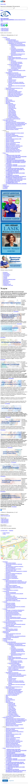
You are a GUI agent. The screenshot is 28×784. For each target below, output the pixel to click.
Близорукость (6, 273)
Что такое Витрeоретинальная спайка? (14, 620)
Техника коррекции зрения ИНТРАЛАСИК (15, 124)
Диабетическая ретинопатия (12, 612)
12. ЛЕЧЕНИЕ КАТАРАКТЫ (12, 171)
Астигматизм (6, 275)
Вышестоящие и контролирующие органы (17, 58)
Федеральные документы (16, 62)
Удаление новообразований (12, 148)
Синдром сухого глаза (8, 285)
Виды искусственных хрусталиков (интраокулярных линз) (13, 569)
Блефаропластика (7, 284)
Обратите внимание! (10, 607)
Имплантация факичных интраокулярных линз (16, 123)
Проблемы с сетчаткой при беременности (15, 610)
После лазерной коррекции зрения (13, 626)
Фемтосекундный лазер (11, 623)
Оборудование (9, 99)
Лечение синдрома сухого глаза (13, 151)
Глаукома (5, 277)
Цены (4, 153)
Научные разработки (10, 101)
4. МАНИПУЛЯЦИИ (10, 158)
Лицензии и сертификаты (11, 695)
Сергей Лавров (11, 110)
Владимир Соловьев (12, 116)
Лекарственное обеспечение (14, 57)
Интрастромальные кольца (12, 630)
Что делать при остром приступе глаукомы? (15, 606)
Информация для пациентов (12, 72)
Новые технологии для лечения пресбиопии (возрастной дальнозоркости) (15, 636)
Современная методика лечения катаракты (15, 122)
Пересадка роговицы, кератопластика (14, 145)
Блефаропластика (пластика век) (13, 147)
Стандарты (13, 48)
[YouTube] (4, 1)
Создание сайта (4, 530)
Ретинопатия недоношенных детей (13, 614)
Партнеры (8, 102)
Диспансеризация (12, 79)
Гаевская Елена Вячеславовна (15, 91)
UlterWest (11, 530)
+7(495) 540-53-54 (4, 28)
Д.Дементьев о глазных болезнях (13, 118)
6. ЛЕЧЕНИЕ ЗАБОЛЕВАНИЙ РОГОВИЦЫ (16, 161)
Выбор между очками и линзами (13, 586)
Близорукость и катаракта (11, 585)
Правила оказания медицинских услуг (14, 88)
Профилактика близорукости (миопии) (14, 587)
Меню (2, 10)
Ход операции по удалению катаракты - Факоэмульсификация (14, 567)
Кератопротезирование (11, 127)
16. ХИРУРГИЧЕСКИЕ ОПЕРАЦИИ (14, 180)
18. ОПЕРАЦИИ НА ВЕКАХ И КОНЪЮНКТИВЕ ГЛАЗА (13, 182)
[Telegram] (1, 1)
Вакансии (10, 56)
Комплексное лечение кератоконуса (14, 125)
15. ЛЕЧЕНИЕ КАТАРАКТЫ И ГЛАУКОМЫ (16, 178)
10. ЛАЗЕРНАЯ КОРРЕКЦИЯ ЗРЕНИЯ (15, 168)
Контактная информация (13, 64)
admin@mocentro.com (5, 515)
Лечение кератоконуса (11, 143)
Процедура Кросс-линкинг (12, 629)
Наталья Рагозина (12, 108)
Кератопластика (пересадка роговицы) (14, 128)
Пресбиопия (6, 282)
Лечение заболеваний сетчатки (13, 144)
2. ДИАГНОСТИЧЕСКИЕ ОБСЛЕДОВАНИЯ (16, 156)
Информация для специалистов (15, 43)
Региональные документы (17, 63)
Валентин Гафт (11, 105)
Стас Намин (11, 109)
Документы (10, 59)
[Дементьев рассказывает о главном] (14, 206)
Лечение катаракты (10, 140)
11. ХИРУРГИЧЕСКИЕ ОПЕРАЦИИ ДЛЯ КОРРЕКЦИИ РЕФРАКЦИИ (15, 170)
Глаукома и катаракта (10, 604)
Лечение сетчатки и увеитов (12, 129)
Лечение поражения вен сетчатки (13, 617)
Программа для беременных (12, 135)
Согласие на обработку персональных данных (16, 67)
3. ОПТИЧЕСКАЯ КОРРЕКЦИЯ (13, 157)
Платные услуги (12, 81)
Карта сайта (3, 4)
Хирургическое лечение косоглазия (13, 150)
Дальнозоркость (6, 274)
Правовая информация (11, 39)
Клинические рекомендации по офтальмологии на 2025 (18, 54)
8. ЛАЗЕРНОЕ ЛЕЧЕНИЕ (11, 164)
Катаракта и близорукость (11, 575)
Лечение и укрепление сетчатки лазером (15, 132)
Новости (5, 184)
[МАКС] (2, 26)
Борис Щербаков (12, 112)
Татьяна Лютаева (12, 111)
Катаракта (5, 272)
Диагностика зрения (10, 134)
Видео (7, 98)
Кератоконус (6, 280)
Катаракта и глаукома (10, 574)
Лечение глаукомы (10, 141)
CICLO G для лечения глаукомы (13, 142)
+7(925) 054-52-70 (4, 522)
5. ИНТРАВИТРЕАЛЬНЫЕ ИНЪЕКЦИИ (15, 160)
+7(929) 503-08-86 (4, 29)
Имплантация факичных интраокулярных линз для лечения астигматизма (16, 599)
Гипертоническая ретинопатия (12, 613)
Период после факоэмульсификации (14, 573)
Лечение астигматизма (11, 592)
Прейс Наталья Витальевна (14, 92)
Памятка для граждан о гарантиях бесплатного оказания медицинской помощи (16, 83)
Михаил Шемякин (12, 115)
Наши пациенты (9, 103)
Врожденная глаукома (10, 605)
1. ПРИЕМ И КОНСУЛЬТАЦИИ (13, 155)
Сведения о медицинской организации (17, 42)
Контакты (5, 188)
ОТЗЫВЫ (5, 187)
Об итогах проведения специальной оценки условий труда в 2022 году (16, 667)
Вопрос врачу (6, 186)
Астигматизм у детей (10, 595)
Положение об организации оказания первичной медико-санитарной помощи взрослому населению (18, 51)
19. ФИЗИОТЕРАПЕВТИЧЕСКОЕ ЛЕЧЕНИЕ (16, 183)
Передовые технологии (8, 119)
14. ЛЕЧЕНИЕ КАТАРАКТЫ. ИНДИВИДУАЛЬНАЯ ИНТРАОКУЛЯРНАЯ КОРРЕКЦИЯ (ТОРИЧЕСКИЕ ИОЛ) (16, 176)
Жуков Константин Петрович (14, 95)
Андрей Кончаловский (13, 117)
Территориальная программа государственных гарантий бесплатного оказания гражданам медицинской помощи (17, 77)
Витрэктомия (9, 616)
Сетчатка (5, 278)
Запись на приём (4, 23)
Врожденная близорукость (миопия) (14, 580)
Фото (7, 97)
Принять (5, 780)
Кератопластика (6, 281)
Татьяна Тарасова (12, 114)
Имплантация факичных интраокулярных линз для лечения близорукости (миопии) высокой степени (16, 583)
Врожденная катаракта (11, 562)
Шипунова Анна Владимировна (15, 94)
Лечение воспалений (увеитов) (13, 149)
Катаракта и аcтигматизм (11, 577)
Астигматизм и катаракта (11, 597)
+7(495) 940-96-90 (4, 30)
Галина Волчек (11, 106)
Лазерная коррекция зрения (9, 279)
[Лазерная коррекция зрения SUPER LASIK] (14, 239)
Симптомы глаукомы (10, 603)
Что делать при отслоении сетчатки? (14, 611)
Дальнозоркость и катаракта (12, 590)
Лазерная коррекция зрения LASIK (13, 138)
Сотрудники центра (10, 89)
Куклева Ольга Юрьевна (13, 96)
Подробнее (11, 780)
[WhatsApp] (6, 26)
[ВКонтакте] (3, 1)
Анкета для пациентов (13, 69)
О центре (5, 37)
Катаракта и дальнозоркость (12, 578)
